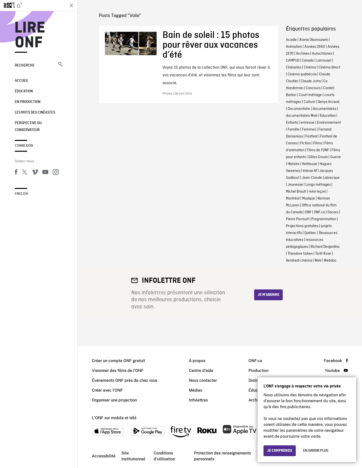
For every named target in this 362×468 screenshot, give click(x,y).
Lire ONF (30, 35)
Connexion (24, 146)
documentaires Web (301, 115)
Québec (310, 233)
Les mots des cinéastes (35, 113)
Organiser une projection (114, 400)
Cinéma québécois (302, 74)
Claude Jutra (311, 81)
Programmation (323, 219)
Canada (308, 60)
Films (317, 143)
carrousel (323, 60)
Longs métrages (318, 184)
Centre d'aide (201, 370)
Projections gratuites (302, 226)
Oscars (333, 212)
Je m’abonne (268, 295)
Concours (313, 88)
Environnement (329, 122)
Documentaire (299, 108)
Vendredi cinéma (299, 260)
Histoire (293, 164)
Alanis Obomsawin (313, 39)
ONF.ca (319, 212)
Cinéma (310, 67)
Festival (311, 136)
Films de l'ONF (318, 150)
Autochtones (322, 53)
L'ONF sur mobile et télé (114, 418)
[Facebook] (16, 173)
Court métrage (310, 95)
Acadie (291, 39)
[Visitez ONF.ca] (32, 5)
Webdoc (330, 260)
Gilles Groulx (318, 157)
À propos (197, 360)
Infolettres (198, 400)
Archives (303, 53)
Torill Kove (323, 253)
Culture (309, 102)
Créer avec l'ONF (107, 390)
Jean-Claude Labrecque (321, 177)
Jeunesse (295, 184)
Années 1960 (314, 46)
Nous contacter (203, 380)
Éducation (24, 91)
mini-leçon (317, 191)
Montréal (293, 198)
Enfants (292, 122)
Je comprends (279, 451)
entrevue (307, 122)
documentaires (324, 108)
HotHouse (309, 164)
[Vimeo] (35, 173)
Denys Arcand (328, 102)
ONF (308, 212)
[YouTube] (45, 173)
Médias (195, 390)
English (21, 194)
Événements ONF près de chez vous (124, 380)
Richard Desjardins (325, 246)
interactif (310, 170)
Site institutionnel (133, 456)
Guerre (335, 157)
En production (27, 102)
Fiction (305, 143)
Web (317, 260)
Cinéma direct (329, 67)
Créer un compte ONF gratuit (118, 360)
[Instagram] (56, 173)
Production (258, 370)
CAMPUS (292, 60)
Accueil (21, 81)
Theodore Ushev (300, 253)
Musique (308, 198)
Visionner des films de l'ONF (118, 370)
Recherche (24, 65)
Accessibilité (103, 456)
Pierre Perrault (297, 219)
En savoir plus (315, 451)
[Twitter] (25, 173)
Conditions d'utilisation (164, 456)
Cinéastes (293, 67)
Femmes (309, 129)
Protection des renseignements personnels (222, 456)
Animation (294, 46)
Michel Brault (296, 191)
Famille (293, 129)
